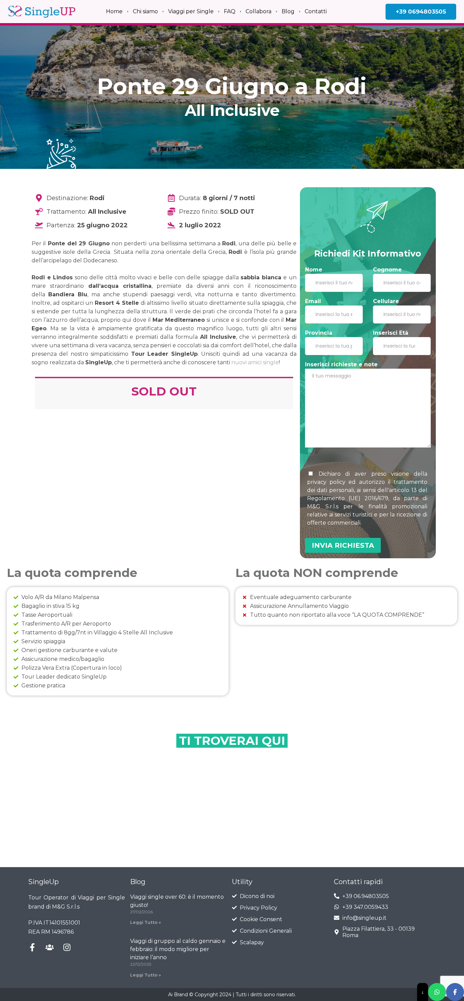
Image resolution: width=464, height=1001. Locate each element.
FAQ (229, 11)
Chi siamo (145, 11)
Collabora (258, 11)
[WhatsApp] (437, 992)
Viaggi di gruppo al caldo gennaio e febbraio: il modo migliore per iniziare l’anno (178, 949)
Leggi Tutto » (145, 922)
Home (114, 11)
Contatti (316, 11)
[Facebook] (455, 992)
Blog (288, 11)
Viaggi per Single (191, 11)
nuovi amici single (255, 362)
